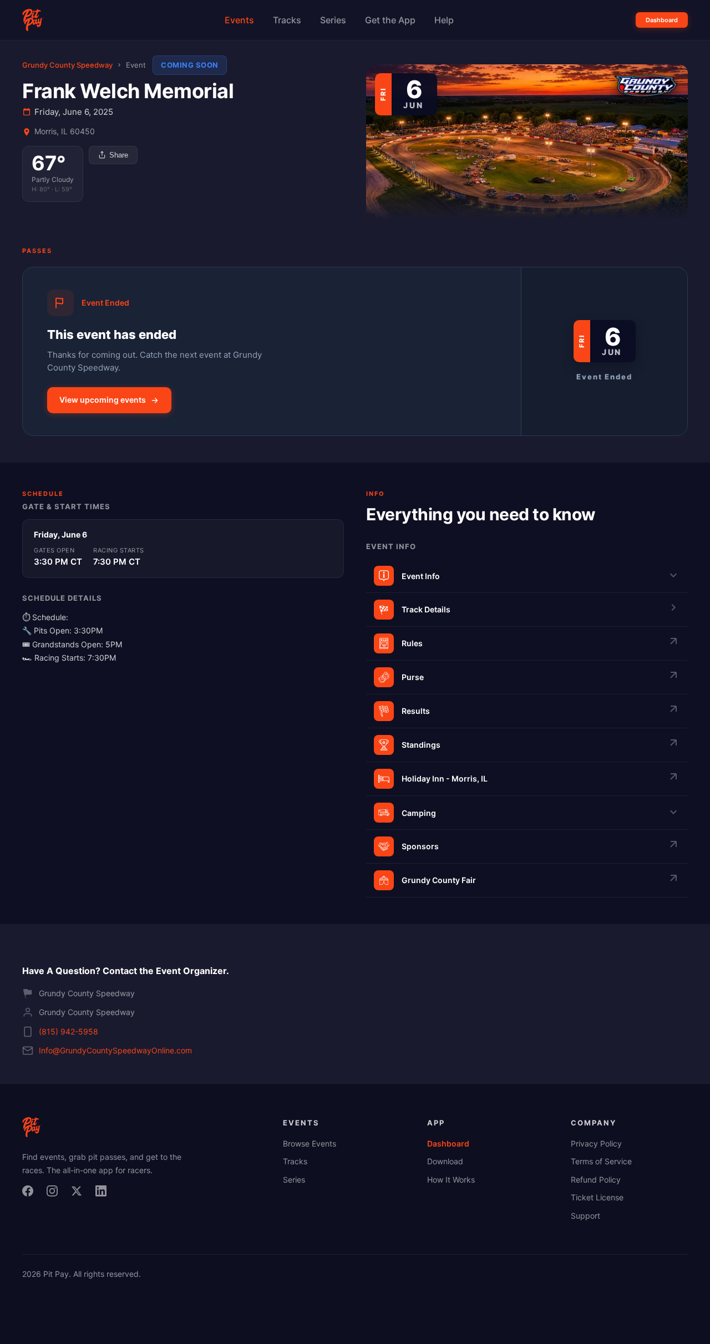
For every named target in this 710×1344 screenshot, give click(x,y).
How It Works (451, 1179)
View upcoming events (102, 399)
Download (445, 1161)
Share (118, 155)
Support (585, 1215)
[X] (80, 1194)
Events (239, 20)
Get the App (390, 20)
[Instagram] (55, 1194)
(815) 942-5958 (68, 1031)
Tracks (287, 20)
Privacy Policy (596, 1143)
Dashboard (662, 20)
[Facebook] (31, 1194)
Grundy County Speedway (67, 64)
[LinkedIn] (104, 1194)
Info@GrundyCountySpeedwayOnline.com (115, 1050)
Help (444, 20)
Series (333, 20)
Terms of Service (601, 1161)
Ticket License (597, 1197)
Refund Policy (596, 1179)
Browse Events (309, 1143)
